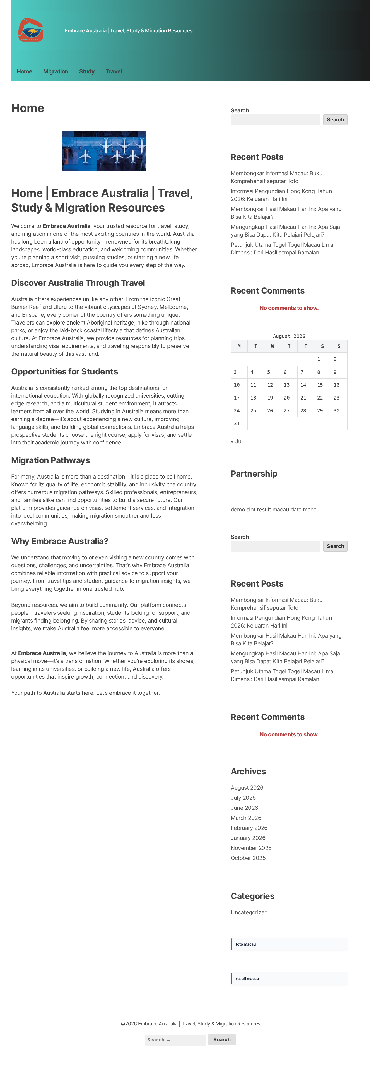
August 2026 (247, 787)
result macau (273, 509)
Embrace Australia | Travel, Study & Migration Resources (129, 30)
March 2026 (246, 817)
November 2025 (251, 848)
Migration (55, 71)
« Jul (237, 441)
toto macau (246, 944)
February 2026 (249, 828)
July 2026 (243, 797)
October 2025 (248, 858)
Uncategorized (249, 912)
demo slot (243, 509)
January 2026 (248, 838)
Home (24, 71)
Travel (114, 71)
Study (87, 71)
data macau (305, 509)
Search (240, 110)
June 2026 (244, 807)
